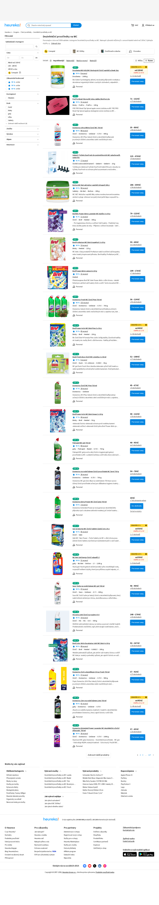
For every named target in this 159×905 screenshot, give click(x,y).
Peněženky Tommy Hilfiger (16, 793)
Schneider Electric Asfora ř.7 (93, 775)
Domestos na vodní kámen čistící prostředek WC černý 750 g (96, 471)
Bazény (123, 781)
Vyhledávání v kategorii (15, 42)
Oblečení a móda (127, 796)
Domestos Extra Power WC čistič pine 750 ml (90, 502)
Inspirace (96, 845)
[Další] (153, 755)
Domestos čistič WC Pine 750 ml (85, 385)
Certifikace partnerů (100, 841)
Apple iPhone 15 (126, 775)
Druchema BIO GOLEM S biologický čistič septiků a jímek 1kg (96, 70)
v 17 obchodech (135, 359)
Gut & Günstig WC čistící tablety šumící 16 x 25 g (91, 529)
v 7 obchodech (135, 273)
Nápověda (67, 858)
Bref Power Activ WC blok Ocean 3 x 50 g (88, 414)
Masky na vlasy (11, 781)
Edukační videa (69, 855)
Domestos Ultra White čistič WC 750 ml (88, 128)
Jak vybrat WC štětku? (52, 803)
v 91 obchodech (135, 302)
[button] (19, 46)
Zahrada (124, 790)
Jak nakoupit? (39, 832)
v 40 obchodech (135, 130)
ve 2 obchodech (136, 245)
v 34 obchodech (135, 187)
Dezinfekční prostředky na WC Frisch (57, 787)
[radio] (7, 82)
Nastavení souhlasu (41, 845)
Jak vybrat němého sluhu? (53, 806)
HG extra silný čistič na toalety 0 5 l (86, 615)
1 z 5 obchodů (135, 534)
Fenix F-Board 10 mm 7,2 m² (93, 793)
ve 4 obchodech (136, 474)
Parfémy (124, 778)
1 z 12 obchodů (135, 76)
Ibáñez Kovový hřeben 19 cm (93, 790)
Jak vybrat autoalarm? (52, 800)
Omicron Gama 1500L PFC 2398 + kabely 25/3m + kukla (98, 784)
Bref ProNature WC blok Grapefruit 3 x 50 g (89, 242)
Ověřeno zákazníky (100, 832)
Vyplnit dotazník (128, 841)
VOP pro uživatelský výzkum (44, 855)
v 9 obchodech (135, 159)
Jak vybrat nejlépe (52, 796)
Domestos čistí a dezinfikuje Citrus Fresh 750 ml (91, 672)
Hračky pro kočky (12, 784)
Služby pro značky (70, 845)
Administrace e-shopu (72, 832)
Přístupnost (9, 858)
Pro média (8, 845)
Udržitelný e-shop (99, 848)
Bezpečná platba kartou (43, 851)
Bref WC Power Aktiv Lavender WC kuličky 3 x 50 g (91, 214)
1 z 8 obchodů (135, 563)
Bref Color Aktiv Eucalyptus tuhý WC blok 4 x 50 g (91, 643)
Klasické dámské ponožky (15, 796)
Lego (123, 787)
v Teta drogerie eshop (138, 500)
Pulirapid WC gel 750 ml (81, 443)
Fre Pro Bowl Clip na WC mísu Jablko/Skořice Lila (91, 99)
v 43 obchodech (135, 588)
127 (149, 755)
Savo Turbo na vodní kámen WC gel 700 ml (88, 586)
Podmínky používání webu (105, 872)
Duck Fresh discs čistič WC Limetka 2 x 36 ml (89, 357)
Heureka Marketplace (71, 841)
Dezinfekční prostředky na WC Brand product (60, 784)
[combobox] (48, 25)
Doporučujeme (127, 771)
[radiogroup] (22, 85)
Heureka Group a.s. (69, 872)
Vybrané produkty (91, 771)
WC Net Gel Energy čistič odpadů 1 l (86, 557)
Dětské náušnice (12, 775)
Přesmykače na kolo (13, 778)
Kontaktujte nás (129, 830)
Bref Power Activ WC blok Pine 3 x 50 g (87, 328)
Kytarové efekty (12, 787)
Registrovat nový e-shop (73, 835)
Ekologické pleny (12, 790)
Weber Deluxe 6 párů (90, 787)
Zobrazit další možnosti (16, 123)
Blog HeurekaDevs (11, 851)
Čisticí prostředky (26, 32)
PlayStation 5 (125, 784)
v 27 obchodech (135, 101)
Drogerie (16, 32)
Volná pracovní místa (12, 841)
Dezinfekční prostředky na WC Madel (57, 778)
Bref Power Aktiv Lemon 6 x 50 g (85, 271)
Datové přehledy (70, 848)
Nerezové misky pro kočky (15, 802)
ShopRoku (97, 835)
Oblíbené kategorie (15, 771)
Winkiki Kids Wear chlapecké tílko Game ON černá (98, 778)
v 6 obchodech (135, 388)
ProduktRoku (98, 838)
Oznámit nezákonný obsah (14, 855)
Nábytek (124, 793)
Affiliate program (70, 851)
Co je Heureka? (10, 832)
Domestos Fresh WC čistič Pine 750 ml (87, 300)
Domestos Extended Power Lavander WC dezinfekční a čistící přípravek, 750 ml (96, 729)
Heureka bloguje (11, 848)
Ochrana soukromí (40, 848)
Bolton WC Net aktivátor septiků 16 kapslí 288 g (91, 185)
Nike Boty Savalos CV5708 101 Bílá (95, 781)
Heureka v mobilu (40, 835)
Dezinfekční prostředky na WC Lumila (57, 775)
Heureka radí (39, 838)
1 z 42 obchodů (135, 334)
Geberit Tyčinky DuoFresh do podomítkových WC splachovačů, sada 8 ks (96, 156)
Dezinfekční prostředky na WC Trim (57, 781)
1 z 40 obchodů (135, 706)
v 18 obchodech (135, 646)
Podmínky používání (12, 838)
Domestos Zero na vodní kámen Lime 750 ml (89, 701)
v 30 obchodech (135, 417)
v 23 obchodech (135, 216)
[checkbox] (7, 63)
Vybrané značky (51, 771)
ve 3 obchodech (136, 445)
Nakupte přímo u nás (41, 841)
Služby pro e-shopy (71, 838)
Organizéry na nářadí (13, 799)
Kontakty (8, 835)
